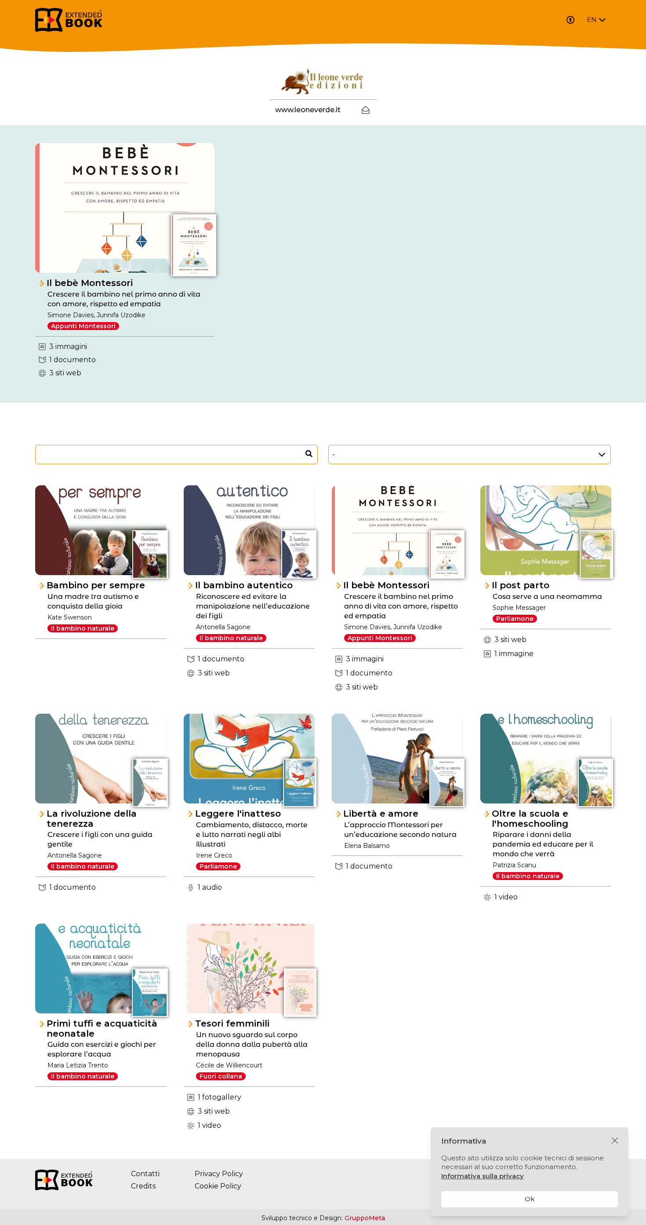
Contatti (145, 1174)
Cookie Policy (218, 1186)
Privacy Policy (219, 1174)
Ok (530, 1199)
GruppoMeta (365, 1218)
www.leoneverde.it (308, 110)
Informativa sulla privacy (482, 1176)
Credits (143, 1186)
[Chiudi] (615, 1141)
